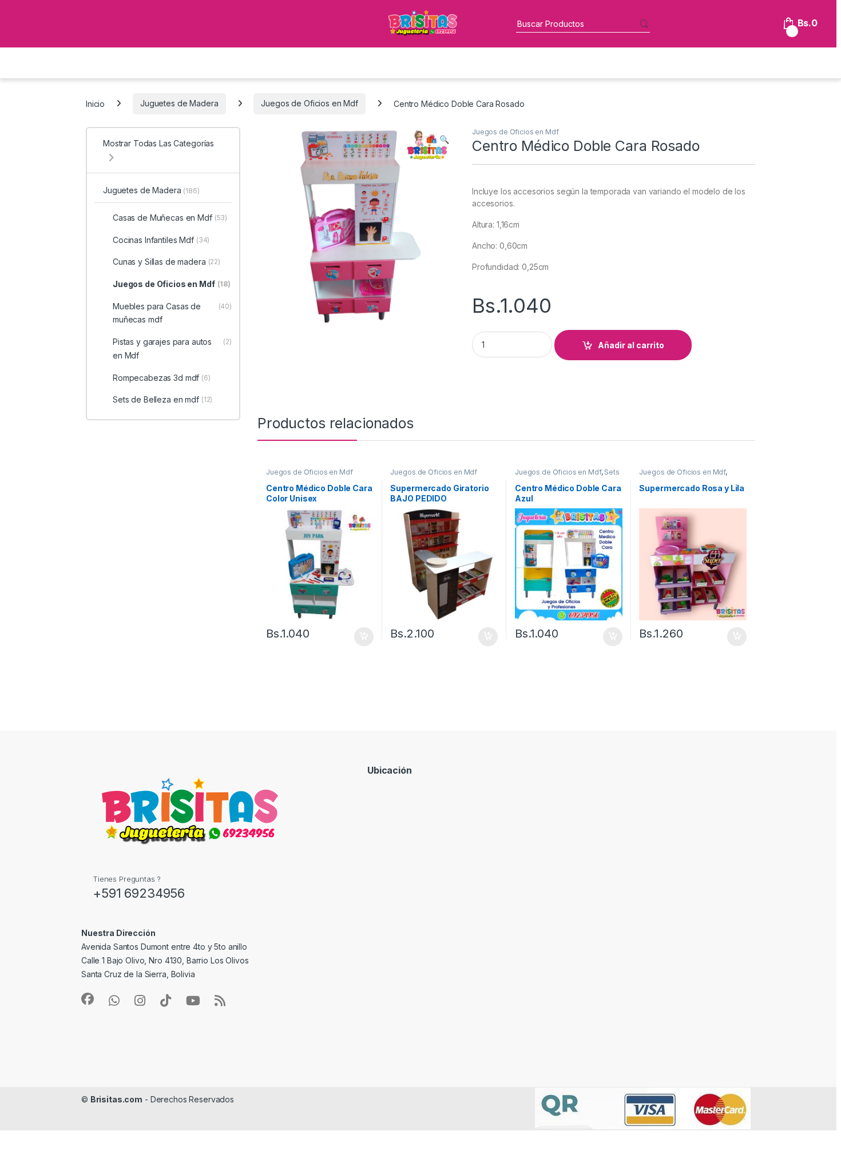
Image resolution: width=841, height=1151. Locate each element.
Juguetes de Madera (179, 103)
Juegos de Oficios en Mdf (309, 103)
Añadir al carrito (631, 345)
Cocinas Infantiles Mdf (161, 240)
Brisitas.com (116, 1099)
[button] (444, 139)
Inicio (95, 103)
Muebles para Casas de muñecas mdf (172, 313)
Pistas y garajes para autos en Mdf (172, 348)
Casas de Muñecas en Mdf (170, 217)
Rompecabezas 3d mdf (162, 378)
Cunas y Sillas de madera (166, 261)
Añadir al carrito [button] (361, 637)
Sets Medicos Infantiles (567, 476)
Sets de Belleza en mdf (162, 399)
